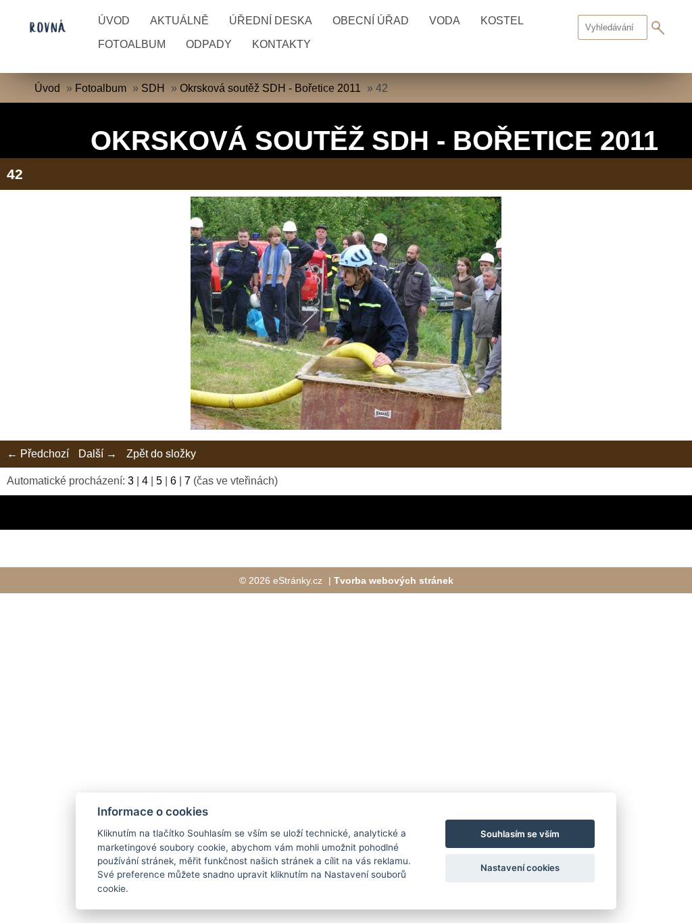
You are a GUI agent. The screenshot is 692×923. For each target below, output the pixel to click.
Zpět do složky (161, 453)
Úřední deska (270, 20)
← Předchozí (38, 453)
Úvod (114, 20)
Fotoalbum (132, 44)
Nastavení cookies (520, 867)
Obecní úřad (370, 20)
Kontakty (281, 44)
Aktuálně (179, 20)
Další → (97, 453)
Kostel (502, 20)
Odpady (209, 44)
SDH (153, 88)
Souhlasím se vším (520, 833)
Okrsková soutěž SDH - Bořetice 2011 (270, 88)
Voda (444, 20)
